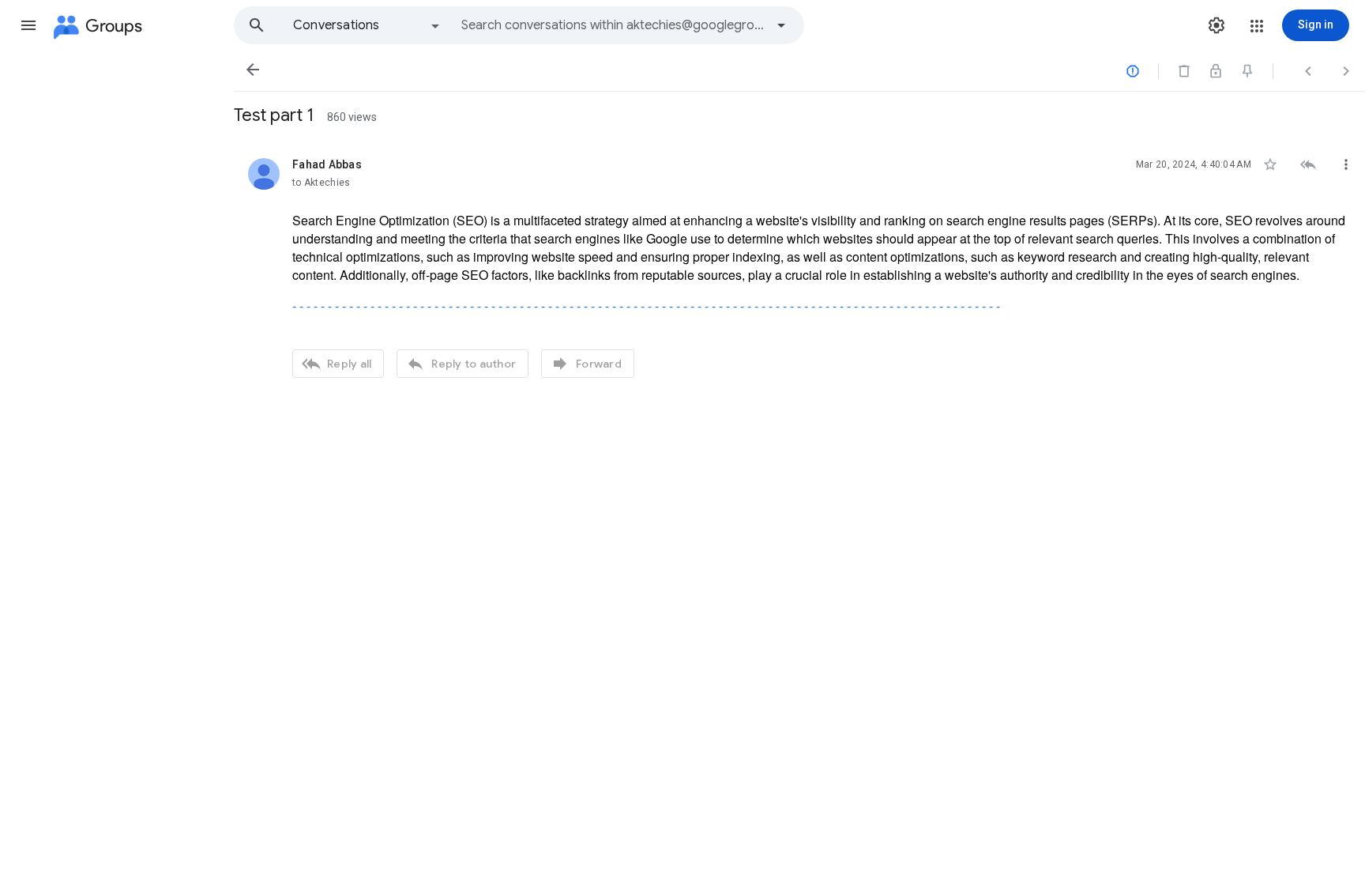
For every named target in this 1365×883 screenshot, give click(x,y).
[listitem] (799, 266)
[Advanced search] (781, 25)
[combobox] (613, 25)
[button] (28, 25)
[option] (367, 25)
